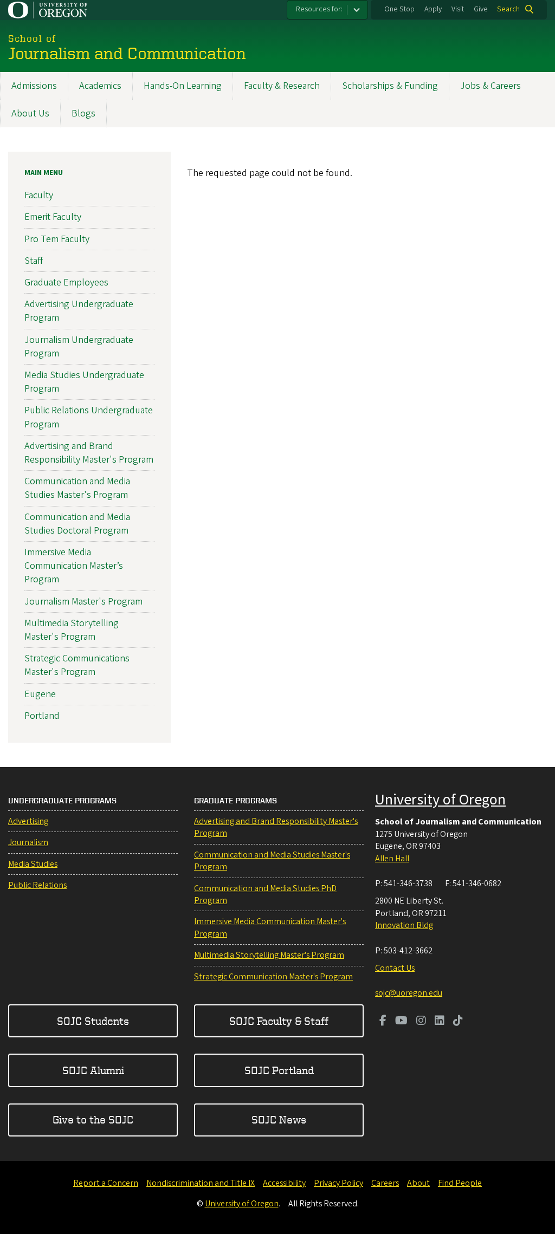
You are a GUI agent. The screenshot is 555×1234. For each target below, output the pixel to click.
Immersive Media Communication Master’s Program (73, 565)
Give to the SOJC (93, 1119)
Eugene (40, 694)
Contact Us (395, 968)
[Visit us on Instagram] (421, 1022)
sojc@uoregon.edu (408, 993)
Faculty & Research (282, 86)
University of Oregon (440, 799)
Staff (33, 261)
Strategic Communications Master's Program (77, 665)
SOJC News (278, 1119)
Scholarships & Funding (390, 86)
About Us (30, 113)
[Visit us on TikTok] (458, 1022)
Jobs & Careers (490, 86)
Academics (100, 86)
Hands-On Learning (183, 86)
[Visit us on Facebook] (383, 1022)
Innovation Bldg (404, 925)
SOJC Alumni (93, 1070)
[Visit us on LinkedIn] (439, 1022)
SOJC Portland (279, 1070)
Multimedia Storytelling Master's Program (71, 630)
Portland (42, 716)
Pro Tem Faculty (56, 239)
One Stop (399, 9)
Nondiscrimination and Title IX (200, 1183)
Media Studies (32, 864)
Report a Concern (105, 1183)
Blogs (83, 113)
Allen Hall (392, 859)
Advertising (28, 821)
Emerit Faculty (52, 217)
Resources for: (319, 9)
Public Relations (37, 885)
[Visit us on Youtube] (401, 1022)
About (418, 1183)
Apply (433, 9)
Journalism (28, 842)
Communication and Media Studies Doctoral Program (77, 523)
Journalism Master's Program (83, 601)
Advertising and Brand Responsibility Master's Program (88, 452)
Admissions (34, 86)
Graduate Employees (66, 282)
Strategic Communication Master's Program (273, 977)
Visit (457, 9)
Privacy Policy (338, 1183)
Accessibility (284, 1183)
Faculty (38, 195)
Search (508, 9)
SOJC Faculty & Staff (278, 1021)
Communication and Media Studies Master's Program (77, 488)
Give (481, 9)
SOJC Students (93, 1021)
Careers (385, 1183)
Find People (460, 1183)
